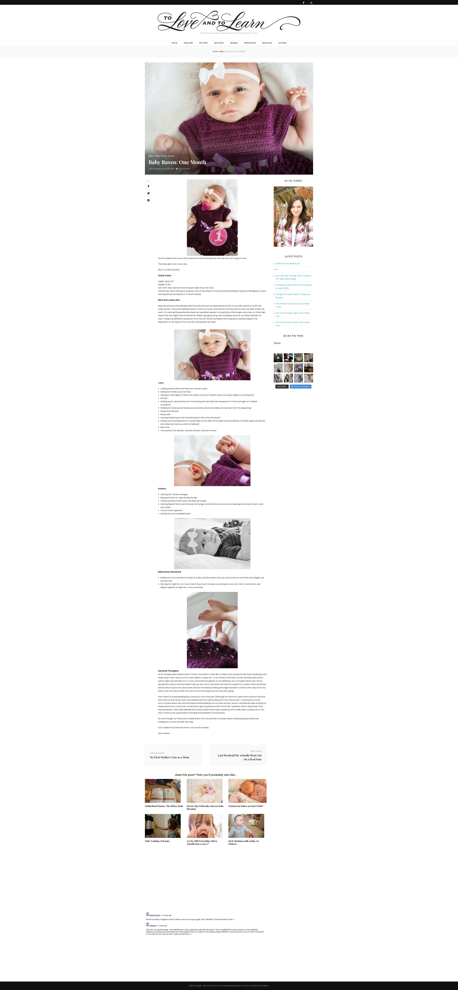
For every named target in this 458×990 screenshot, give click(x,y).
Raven (171, 156)
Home (174, 42)
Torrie (150, 169)
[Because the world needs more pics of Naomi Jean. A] (308, 378)
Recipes (234, 42)
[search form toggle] (311, 3)
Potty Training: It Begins (157, 841)
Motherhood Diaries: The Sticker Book (164, 806)
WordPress (264, 986)
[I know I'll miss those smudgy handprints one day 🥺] (278, 357)
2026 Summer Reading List (288, 263)
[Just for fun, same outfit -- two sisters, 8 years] (308, 357)
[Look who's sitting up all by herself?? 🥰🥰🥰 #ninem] (288, 367)
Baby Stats (161, 156)
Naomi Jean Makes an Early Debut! (245, 806)
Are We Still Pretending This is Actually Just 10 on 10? (202, 842)
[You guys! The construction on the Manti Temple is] (278, 367)
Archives (282, 42)
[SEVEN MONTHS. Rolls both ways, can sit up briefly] (298, 378)
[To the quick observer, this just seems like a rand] (308, 367)
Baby (151, 156)
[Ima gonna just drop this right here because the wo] (278, 378)
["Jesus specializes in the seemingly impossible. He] (298, 357)
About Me (188, 42)
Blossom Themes (241, 986)
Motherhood (250, 42)
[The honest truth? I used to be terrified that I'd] (288, 378)
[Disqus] (206, 879)
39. (277, 269)
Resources (267, 42)
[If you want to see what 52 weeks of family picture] (298, 367)
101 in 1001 (203, 42)
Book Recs (219, 42)
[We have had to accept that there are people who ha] (288, 357)
